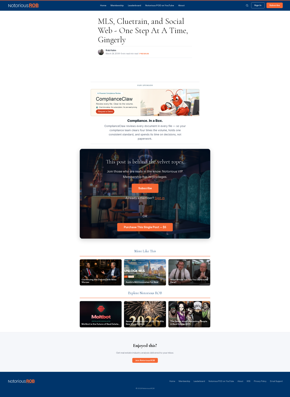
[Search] (247, 5)
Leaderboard (134, 5)
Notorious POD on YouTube (159, 5)
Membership (117, 5)
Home (103, 5)
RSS (248, 381)
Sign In (257, 5)
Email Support (276, 381)
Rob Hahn (111, 50)
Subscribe (274, 5)
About (181, 5)
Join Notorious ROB (145, 360)
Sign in (160, 198)
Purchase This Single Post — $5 (145, 227)
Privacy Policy (260, 381)
